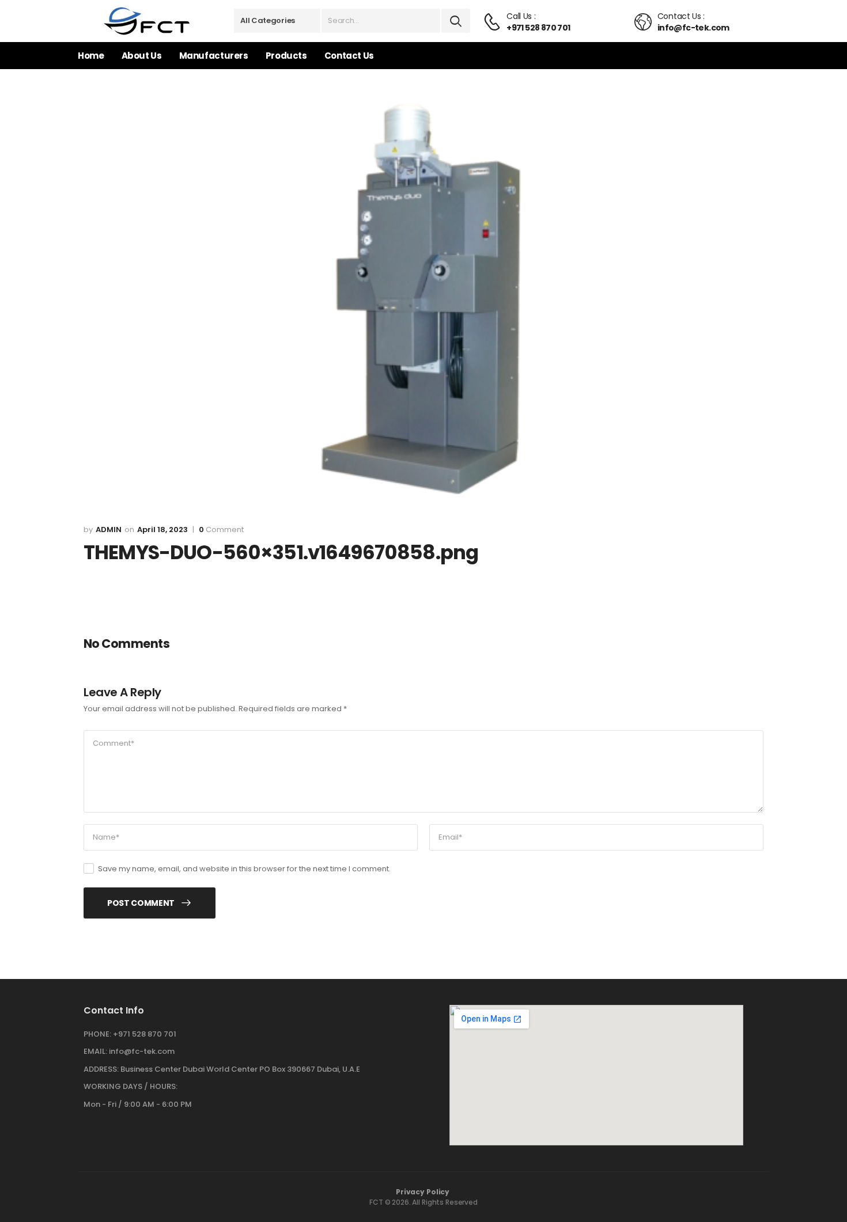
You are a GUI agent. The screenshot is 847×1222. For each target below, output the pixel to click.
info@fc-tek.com (142, 1051)
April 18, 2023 (162, 529)
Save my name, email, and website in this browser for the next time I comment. (244, 868)
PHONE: (97, 1034)
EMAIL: (95, 1051)
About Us (142, 56)
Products (286, 56)
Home (91, 56)
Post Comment (141, 903)
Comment (221, 529)
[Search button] (455, 21)
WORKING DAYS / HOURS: (130, 1086)
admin (109, 529)
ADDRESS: (101, 1069)
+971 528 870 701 (144, 1034)
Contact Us (349, 56)
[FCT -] (147, 21)
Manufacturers (213, 56)
